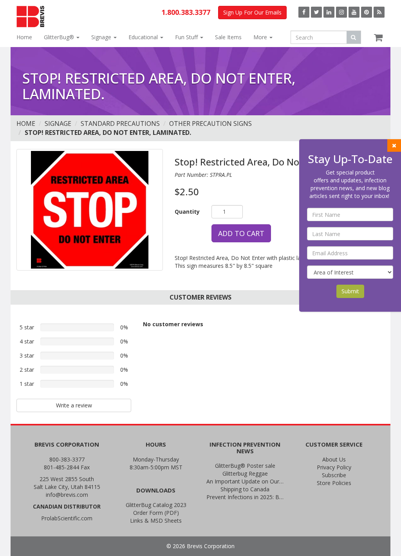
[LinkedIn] (328, 12)
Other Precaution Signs (210, 123)
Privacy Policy (334, 467)
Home (24, 37)
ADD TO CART (241, 233)
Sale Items (228, 37)
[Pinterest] (366, 12)
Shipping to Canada (244, 489)
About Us (334, 459)
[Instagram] (341, 12)
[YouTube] (354, 12)
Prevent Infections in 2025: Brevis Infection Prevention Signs (245, 497)
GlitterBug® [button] (60, 37)
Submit (350, 291)
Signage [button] (102, 37)
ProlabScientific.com (66, 518)
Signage (58, 123)
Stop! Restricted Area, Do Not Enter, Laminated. (108, 132)
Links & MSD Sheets (156, 520)
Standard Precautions (120, 123)
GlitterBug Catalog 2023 (156, 505)
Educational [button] (143, 37)
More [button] (261, 37)
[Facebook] (303, 12)
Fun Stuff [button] (187, 37)
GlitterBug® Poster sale (245, 465)
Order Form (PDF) (156, 512)
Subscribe (334, 475)
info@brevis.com (67, 494)
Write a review (74, 405)
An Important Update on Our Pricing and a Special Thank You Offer (245, 481)
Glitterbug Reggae (245, 473)
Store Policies (334, 483)
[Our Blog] (379, 12)
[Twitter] (316, 12)
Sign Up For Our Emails (252, 12)
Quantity (187, 211)
